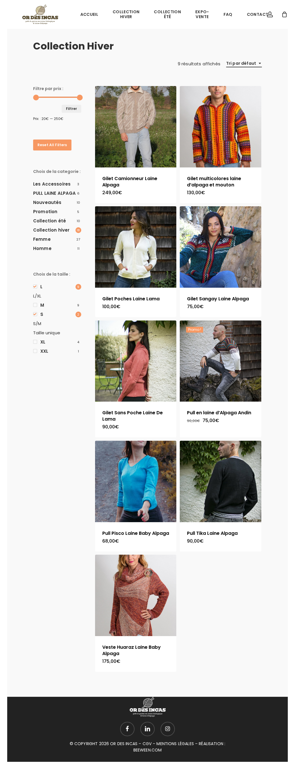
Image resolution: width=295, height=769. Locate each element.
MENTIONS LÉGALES (175, 744)
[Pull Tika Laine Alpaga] (220, 481)
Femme (42, 239)
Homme (42, 248)
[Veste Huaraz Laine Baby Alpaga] (136, 595)
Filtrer (71, 108)
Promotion (45, 212)
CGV (147, 744)
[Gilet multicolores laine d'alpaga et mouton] (220, 126)
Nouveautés (47, 202)
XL (42, 342)
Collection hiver (51, 230)
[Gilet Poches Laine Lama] (136, 247)
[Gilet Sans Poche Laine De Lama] (136, 361)
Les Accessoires (52, 184)
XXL (44, 351)
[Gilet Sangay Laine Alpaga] (220, 247)
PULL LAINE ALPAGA (54, 193)
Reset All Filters (52, 144)
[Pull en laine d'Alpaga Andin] (220, 361)
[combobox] (244, 63)
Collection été (49, 221)
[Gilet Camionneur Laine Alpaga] (136, 126)
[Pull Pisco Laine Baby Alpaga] (136, 481)
